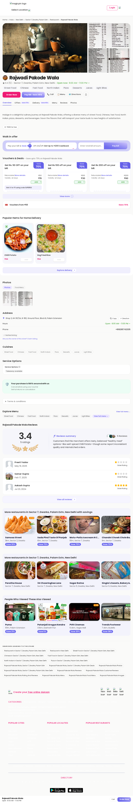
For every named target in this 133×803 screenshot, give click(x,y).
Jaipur (11, 741)
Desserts (66, 352)
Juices (76, 352)
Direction (125, 318)
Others (111, 782)
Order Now (11, 94)
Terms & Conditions (86, 766)
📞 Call (50, 94)
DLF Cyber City (53, 738)
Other (114, 702)
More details (20, 175)
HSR (48, 735)
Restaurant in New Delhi (59, 651)
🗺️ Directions (75, 94)
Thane (30, 748)
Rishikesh (12, 752)
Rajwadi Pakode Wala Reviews (69, 670)
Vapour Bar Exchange (95, 745)
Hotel (93, 702)
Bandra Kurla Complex (56, 748)
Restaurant (54, 20)
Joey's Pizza (91, 752)
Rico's (107, 752)
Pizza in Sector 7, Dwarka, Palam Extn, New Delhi (69, 660)
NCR (29, 741)
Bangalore (12, 735)
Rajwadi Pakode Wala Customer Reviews (102, 670)
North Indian (45, 352)
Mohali (11, 745)
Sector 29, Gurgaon (75, 735)
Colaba (69, 748)
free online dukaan (39, 692)
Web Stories (91, 770)
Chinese (21, 352)
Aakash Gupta (22, 485)
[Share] (86, 94)
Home (5, 20)
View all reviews (64, 499)
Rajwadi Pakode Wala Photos (110, 665)
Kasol (10, 755)
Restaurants (30, 702)
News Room (18, 766)
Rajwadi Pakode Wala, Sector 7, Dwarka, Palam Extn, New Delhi (28, 670)
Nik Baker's (90, 738)
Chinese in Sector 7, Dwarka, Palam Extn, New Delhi (23, 656)
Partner (117, 766)
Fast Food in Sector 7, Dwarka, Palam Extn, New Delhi (68, 656)
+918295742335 (123, 329)
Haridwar (31, 755)
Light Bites (88, 352)
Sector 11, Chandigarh (56, 745)
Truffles (89, 731)
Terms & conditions (16, 401)
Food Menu (19, 287)
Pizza (57, 352)
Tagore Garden (73, 755)
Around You (40, 766)
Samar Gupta (22, 473)
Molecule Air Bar (93, 741)
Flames (108, 738)
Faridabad (31, 738)
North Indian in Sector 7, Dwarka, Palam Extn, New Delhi (25, 660)
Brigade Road (72, 731)
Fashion (51, 702)
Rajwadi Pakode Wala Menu (53, 675)
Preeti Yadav (21, 462)
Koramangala (53, 731)
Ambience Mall (72, 738)
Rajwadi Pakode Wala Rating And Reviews (21, 675)
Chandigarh (32, 735)
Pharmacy (103, 702)
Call (113, 799)
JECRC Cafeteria (112, 745)
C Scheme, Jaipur (74, 745)
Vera (70, 770)
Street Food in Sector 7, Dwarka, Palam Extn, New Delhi (93, 651)
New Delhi (19, 20)
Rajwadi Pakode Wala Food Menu (82, 675)
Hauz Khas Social (112, 755)
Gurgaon (31, 731)
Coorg (30, 752)
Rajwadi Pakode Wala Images (112, 675)
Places (108, 766)
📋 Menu (61, 94)
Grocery (61, 702)
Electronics (83, 702)
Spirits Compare (69, 766)
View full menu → (123, 411)
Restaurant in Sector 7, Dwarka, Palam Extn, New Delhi (25, 651)
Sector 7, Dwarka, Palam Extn (36, 20)
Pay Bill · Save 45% (33, 94)
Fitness (71, 702)
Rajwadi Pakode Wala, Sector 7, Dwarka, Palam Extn (24, 665)
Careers (80, 770)
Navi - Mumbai (15, 748)
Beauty (41, 702)
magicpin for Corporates (55, 770)
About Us (29, 766)
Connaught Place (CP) (75, 752)
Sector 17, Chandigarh (75, 741)
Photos (7, 287)
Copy (114, 318)
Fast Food (32, 352)
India (11, 20)
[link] (18, 243)
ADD (38, 182)
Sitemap (100, 766)
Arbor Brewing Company (95, 735)
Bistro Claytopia (112, 731)
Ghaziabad (13, 738)
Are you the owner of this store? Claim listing (20, 339)
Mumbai (31, 745)
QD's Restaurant (93, 755)
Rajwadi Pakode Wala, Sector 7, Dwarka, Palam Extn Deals (72, 665)
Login (112, 8)
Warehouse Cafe (112, 741)
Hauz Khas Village (55, 755)
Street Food (8, 352)
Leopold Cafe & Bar (113, 748)
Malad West (52, 752)
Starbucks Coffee (94, 748)
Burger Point (110, 735)
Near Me (56, 766)
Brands (40, 770)
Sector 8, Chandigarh (56, 741)
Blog (49, 766)
